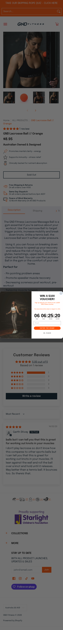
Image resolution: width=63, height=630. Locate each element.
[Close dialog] (61, 293)
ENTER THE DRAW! (47, 328)
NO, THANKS (47, 333)
